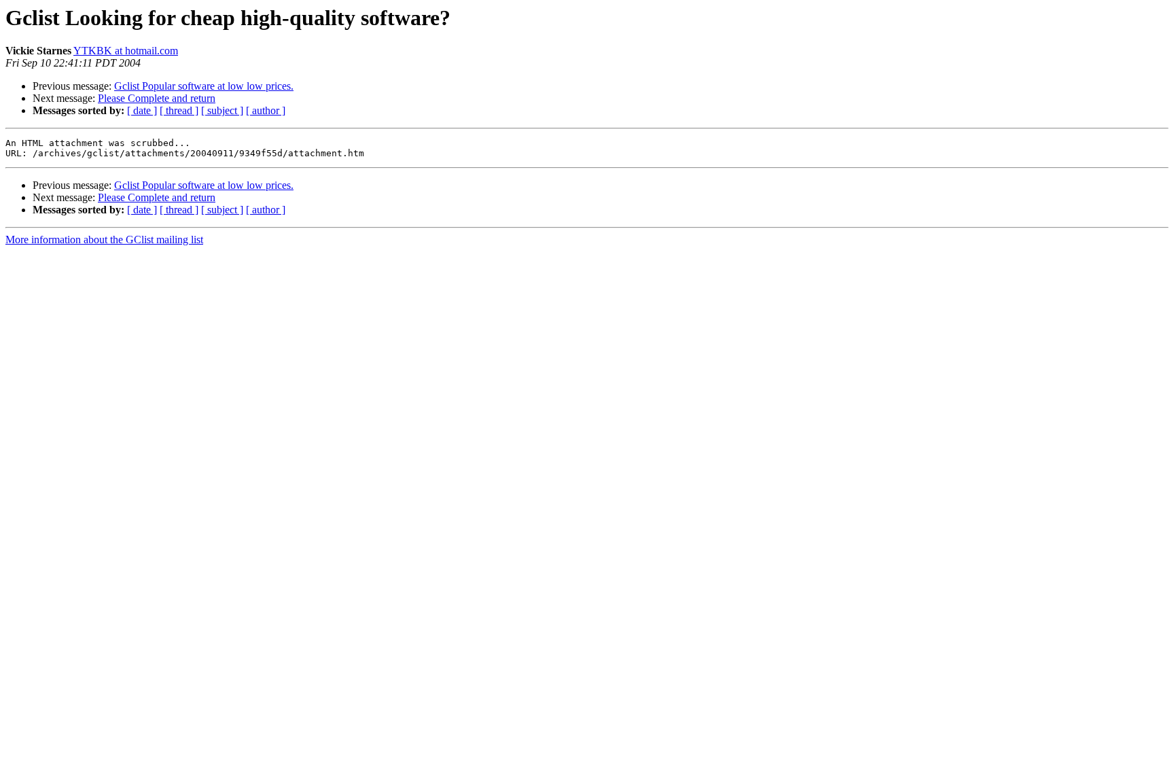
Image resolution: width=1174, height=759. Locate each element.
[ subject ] (222, 110)
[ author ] (265, 110)
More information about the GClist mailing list (104, 239)
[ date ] (142, 110)
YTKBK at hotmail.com (125, 50)
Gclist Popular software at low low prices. (204, 86)
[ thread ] (179, 110)
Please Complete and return (156, 98)
